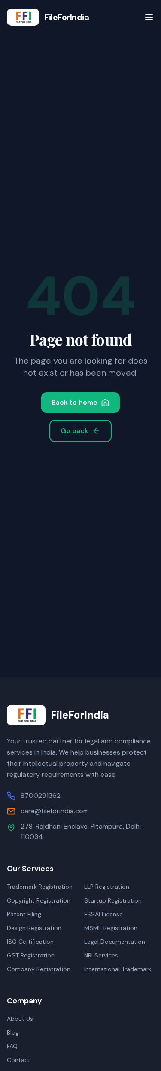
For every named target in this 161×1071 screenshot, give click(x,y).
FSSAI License (103, 914)
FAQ (12, 1046)
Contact (18, 1060)
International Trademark (118, 969)
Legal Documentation (114, 941)
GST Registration (31, 955)
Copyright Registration (38, 900)
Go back (74, 430)
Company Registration (38, 969)
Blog (13, 1032)
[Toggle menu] (149, 17)
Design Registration (34, 928)
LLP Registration (106, 886)
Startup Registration (113, 900)
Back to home (74, 402)
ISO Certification (30, 941)
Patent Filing (24, 914)
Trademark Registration (40, 886)
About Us (20, 1019)
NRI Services (101, 955)
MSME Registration (110, 928)
